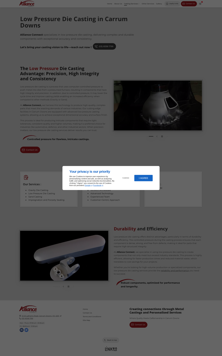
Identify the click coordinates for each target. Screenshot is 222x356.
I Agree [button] (143, 178)
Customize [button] (125, 178)
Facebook (97, 185)
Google (88, 185)
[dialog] (111, 178)
